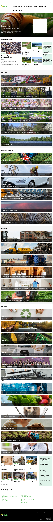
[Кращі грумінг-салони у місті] (26, 412)
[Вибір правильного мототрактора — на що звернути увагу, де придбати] (26, 338)
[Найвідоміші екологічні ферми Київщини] (26, 436)
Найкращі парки (24, 493)
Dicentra (4, 499)
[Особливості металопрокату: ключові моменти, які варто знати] (26, 194)
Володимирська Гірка (26, 496)
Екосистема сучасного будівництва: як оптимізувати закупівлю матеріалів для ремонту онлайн (23, 264)
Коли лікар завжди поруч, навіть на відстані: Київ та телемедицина (17, 378)
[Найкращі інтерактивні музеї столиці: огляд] (26, 362)
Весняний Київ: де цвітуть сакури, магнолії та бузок (13, 108)
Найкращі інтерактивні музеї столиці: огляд (12, 366)
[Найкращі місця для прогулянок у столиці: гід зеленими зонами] (26, 116)
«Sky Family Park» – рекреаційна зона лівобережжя (26, 65)
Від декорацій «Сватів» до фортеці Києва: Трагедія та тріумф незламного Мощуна (20, 132)
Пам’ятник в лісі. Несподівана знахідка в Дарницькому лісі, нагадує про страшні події (47, 61)
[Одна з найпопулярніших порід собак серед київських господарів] (26, 45)
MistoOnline (48, 512)
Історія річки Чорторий (36, 65)
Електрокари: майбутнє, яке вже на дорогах (12, 186)
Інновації (4, 20)
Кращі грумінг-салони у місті (8, 416)
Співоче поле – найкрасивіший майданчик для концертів (45, 472)
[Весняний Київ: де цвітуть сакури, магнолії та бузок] (26, 104)
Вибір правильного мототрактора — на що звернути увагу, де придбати (18, 342)
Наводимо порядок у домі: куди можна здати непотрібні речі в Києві (45, 459)
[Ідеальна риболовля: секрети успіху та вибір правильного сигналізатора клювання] (26, 326)
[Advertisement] (40, 26)
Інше (2, 463)
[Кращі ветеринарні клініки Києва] (26, 448)
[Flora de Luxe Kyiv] (31, 476)
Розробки (4, 316)
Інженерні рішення (6, 160)
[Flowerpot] (6, 476)
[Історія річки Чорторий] (37, 60)
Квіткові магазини (5, 479)
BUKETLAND (17, 481)
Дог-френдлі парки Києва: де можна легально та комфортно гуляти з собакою (19, 96)
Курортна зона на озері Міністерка (36, 50)
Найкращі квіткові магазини (8, 493)
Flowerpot (3, 481)
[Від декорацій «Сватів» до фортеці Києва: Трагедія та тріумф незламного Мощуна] (26, 128)
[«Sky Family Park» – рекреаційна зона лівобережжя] (26, 60)
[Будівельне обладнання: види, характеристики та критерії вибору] (26, 170)
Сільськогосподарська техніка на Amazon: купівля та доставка (16, 300)
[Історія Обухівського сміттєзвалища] (11, 48)
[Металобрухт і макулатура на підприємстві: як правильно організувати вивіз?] (26, 236)
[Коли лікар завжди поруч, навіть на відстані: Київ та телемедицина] (26, 374)
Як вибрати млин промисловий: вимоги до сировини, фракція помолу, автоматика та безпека (23, 276)
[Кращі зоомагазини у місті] (26, 424)
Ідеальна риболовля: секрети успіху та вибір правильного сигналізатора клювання (20, 330)
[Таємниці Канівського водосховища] (26, 206)
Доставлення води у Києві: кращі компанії (11, 392)
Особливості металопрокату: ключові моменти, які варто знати (16, 198)
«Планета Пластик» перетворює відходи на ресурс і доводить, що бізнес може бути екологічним (24, 318)
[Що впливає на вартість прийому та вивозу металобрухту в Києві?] (26, 248)
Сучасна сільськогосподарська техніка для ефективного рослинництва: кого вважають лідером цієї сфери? (26, 162)
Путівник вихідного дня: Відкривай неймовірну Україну (14, 84)
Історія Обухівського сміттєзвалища (8, 56)
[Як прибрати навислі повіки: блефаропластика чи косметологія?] (6, 460)
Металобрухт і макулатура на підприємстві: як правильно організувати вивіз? (19, 240)
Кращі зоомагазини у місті (8, 428)
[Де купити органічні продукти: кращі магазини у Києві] (26, 400)
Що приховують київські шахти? (9, 222)
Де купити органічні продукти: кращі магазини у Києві (14, 404)
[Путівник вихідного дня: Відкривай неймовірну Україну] (26, 80)
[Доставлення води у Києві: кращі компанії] (26, 388)
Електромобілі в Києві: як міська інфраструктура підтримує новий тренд (18, 354)
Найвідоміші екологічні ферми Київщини (11, 440)
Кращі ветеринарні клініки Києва (9, 452)
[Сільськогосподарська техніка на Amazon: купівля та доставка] (26, 296)
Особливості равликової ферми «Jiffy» (11, 25)
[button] (50, 2)
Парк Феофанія (24, 502)
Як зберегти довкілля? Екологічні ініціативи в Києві (44, 477)
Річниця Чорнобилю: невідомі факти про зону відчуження (47, 47)
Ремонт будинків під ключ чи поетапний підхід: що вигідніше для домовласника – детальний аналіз (24, 288)
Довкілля (35, 62)
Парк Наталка (24, 495)
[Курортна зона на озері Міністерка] (37, 45)
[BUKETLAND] (19, 476)
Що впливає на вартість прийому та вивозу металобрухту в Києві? (17, 252)
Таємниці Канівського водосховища (10, 210)
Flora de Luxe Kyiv (30, 481)
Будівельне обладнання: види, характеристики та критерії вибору (16, 174)
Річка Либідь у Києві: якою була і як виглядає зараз (47, 55)
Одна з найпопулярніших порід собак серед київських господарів (26, 52)
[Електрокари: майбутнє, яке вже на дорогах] (26, 182)
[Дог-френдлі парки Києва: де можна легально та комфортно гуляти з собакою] (26, 92)
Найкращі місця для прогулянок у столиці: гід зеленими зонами (16, 120)
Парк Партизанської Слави (27, 499)
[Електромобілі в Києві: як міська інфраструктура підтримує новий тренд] (26, 350)
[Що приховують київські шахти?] (26, 218)
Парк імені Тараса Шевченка (28, 497)
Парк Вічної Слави (25, 500)
